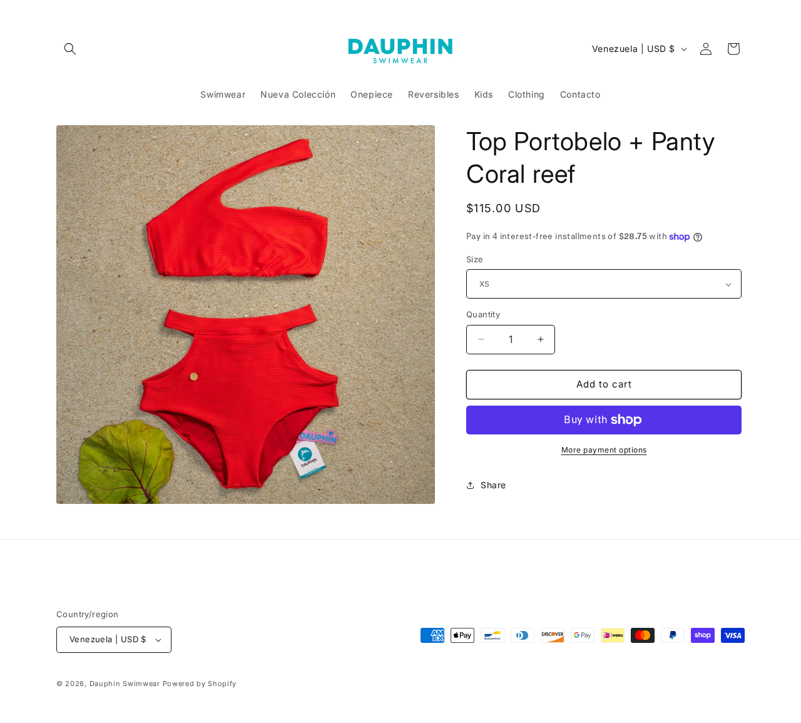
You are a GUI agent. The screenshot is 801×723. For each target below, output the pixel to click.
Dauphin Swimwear (124, 683)
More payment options (604, 449)
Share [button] (493, 484)
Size (475, 259)
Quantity (483, 314)
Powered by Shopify (200, 683)
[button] (70, 49)
